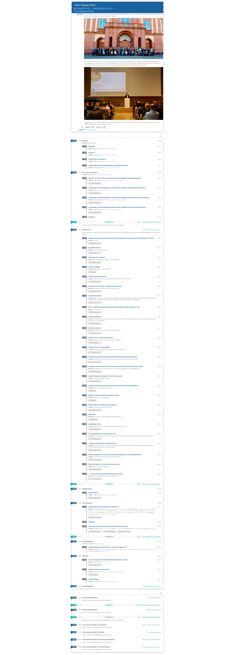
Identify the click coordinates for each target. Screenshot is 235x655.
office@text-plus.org (91, 130)
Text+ (85, 14)
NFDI (122, 14)
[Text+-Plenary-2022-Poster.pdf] (92, 127)
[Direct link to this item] (128, 136)
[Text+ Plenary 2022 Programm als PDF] (104, 127)
